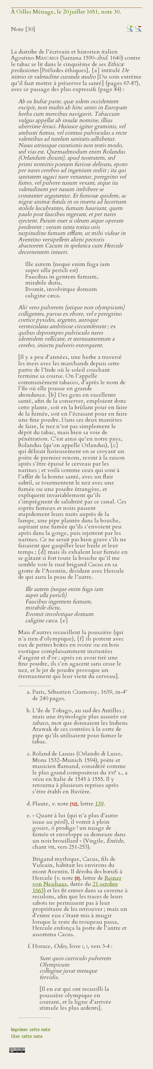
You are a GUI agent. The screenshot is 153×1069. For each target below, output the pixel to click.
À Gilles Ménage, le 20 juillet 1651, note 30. (66, 12)
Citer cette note (27, 1036)
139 (99, 804)
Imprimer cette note (31, 1030)
